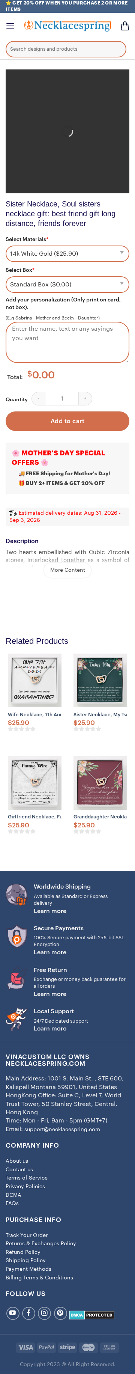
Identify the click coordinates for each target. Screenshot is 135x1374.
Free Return (50, 970)
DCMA (13, 1195)
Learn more (50, 911)
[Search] (115, 50)
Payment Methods (28, 1269)
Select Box (20, 270)
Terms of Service (27, 1178)
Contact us (19, 1169)
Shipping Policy (26, 1260)
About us (17, 1161)
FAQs (12, 1203)
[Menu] (10, 26)
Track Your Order (27, 1235)
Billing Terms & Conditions (39, 1278)
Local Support (54, 1011)
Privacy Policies (25, 1186)
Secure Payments (59, 928)
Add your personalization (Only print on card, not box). (63, 303)
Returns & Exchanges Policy (41, 1243)
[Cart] (124, 26)
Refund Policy (23, 1252)
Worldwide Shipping (62, 887)
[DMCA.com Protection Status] (91, 1315)
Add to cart (67, 421)
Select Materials (27, 239)
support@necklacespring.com (62, 1129)
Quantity (17, 399)
